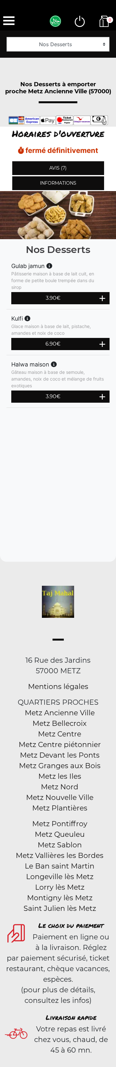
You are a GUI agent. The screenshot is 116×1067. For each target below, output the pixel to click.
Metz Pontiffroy (59, 823)
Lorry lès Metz (59, 887)
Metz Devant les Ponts (60, 755)
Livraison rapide (71, 1017)
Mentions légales (58, 686)
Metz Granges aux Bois (60, 765)
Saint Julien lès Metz (60, 908)
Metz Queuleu (60, 834)
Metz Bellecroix (60, 723)
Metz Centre (59, 734)
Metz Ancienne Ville (60, 713)
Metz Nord (59, 787)
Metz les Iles (59, 776)
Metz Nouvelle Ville (59, 797)
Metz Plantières (59, 808)
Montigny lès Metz (59, 898)
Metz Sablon (60, 845)
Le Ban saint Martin (59, 866)
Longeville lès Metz (59, 876)
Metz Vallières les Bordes (59, 855)
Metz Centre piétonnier (60, 744)
